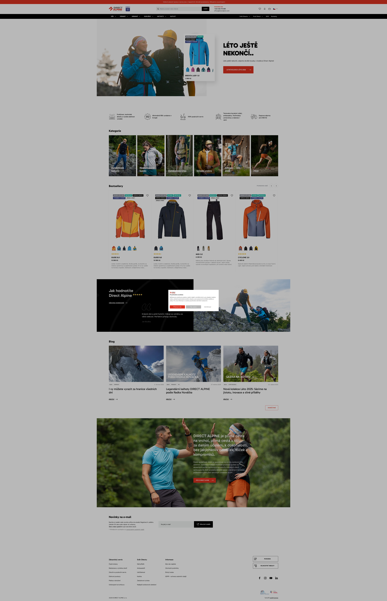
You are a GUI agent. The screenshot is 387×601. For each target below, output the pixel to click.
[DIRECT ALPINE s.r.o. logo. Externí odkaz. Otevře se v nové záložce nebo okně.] (172, 293)
